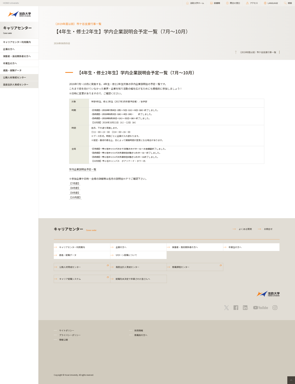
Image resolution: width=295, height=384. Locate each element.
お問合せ (268, 228)
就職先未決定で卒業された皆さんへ (133, 278)
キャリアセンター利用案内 (17, 42)
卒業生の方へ (10, 63)
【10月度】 (75, 197)
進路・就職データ (12, 70)
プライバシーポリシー (70, 335)
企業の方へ (9, 49)
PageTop (291, 380)
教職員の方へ (140, 335)
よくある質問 (245, 228)
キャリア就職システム (70, 278)
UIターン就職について (126, 255)
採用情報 (138, 330)
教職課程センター (180, 267)
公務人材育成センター (14, 77)
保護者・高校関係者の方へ (17, 56)
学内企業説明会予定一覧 (82, 169)
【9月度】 (74, 192)
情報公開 (63, 339)
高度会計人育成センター (15, 84)
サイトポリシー (66, 330)
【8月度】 (74, 188)
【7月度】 (74, 183)
